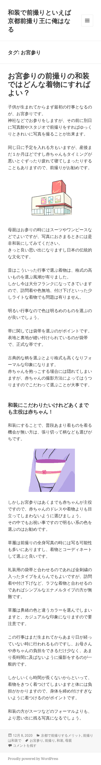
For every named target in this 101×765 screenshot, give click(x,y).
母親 (68, 740)
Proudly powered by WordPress (33, 758)
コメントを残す (24, 745)
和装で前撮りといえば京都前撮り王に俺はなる (39, 20)
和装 (60, 740)
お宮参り (36, 740)
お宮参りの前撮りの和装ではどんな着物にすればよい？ (49, 84)
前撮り (50, 740)
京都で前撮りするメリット (61, 735)
